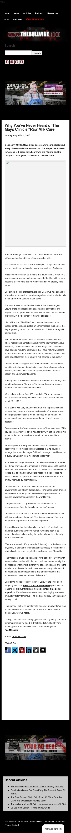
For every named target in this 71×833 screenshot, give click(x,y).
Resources (52, 13)
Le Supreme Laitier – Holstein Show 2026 (30, 807)
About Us (17, 19)
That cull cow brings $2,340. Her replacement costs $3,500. (38, 803)
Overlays (61, 674)
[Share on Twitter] (15, 650)
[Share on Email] (43, 650)
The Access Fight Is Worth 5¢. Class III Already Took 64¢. (37, 786)
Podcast (39, 13)
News (16, 13)
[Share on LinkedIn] (29, 650)
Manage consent (53, 829)
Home (6, 13)
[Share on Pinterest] (22, 650)
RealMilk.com (11, 629)
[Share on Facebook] (8, 650)
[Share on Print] (36, 650)
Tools (6, 19)
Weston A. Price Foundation (36, 585)
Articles (27, 13)
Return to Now (19, 636)
